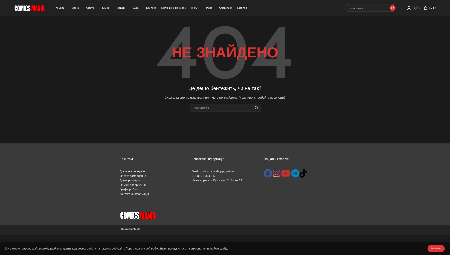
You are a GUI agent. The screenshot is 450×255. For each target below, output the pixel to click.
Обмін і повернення (133, 185)
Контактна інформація (134, 194)
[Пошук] (256, 108)
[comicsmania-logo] (138, 214)
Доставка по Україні (133, 171)
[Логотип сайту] (29, 7)
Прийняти (436, 248)
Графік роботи (129, 189)
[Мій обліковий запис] (408, 8)
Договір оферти (130, 180)
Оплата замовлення (133, 176)
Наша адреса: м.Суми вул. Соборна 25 (217, 180)
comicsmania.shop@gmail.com (218, 171)
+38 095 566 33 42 (203, 176)
